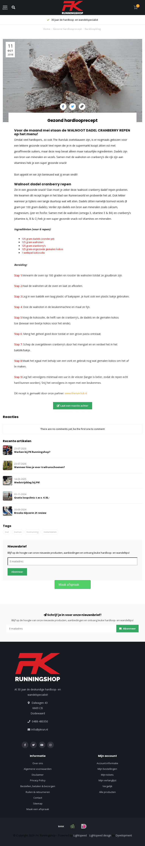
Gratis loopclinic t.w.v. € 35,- (32, 497)
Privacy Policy (38, 780)
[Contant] (72, 826)
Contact (37, 797)
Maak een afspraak (37, 809)
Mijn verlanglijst (107, 780)
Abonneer (17, 571)
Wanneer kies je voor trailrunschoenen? (39, 467)
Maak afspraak (69, 584)
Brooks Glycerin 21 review (30, 513)
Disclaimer (38, 774)
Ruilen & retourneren (38, 792)
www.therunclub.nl (76, 393)
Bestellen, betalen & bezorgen (37, 786)
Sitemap (37, 803)
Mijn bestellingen (107, 769)
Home (46, 28)
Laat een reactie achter (74, 405)
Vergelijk (107, 786)
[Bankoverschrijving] (61, 826)
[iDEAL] (84, 826)
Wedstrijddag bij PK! (27, 482)
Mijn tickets (107, 774)
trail (7, 532)
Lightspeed (80, 835)
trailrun (18, 532)
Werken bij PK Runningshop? (32, 452)
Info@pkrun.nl (39, 729)
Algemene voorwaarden (38, 769)
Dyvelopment (124, 835)
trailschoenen (50, 532)
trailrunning (33, 532)
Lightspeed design (100, 835)
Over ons (37, 763)
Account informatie (107, 763)
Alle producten (107, 792)
